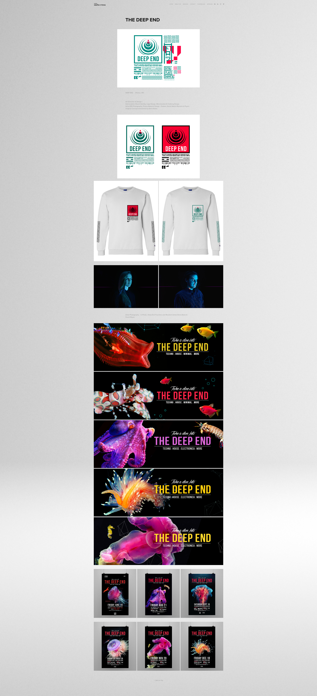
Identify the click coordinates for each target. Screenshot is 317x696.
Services (185, 4)
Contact (192, 4)
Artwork (210, 4)
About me (178, 4)
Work (171, 4)
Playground (201, 4)
